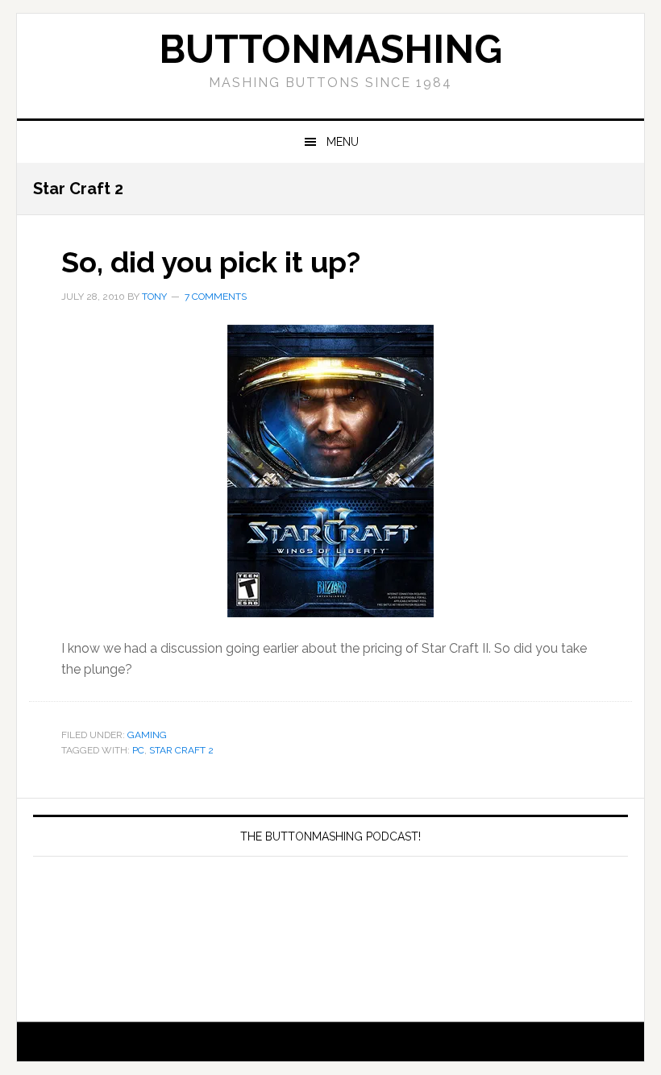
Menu (342, 141)
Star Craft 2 (181, 750)
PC (138, 750)
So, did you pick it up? (210, 262)
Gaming (147, 735)
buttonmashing (330, 49)
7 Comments (216, 296)
